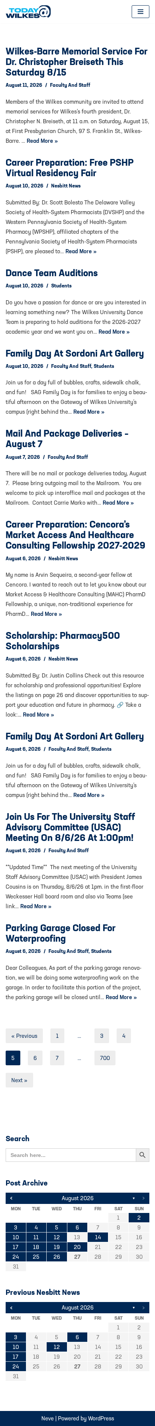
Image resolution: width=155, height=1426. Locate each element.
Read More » (42, 140)
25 (36, 1256)
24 (15, 1256)
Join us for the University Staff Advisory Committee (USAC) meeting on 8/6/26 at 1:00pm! (70, 827)
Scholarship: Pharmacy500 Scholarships (63, 640)
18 (36, 1247)
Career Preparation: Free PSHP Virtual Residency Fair (70, 167)
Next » (19, 1080)
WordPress (101, 1418)
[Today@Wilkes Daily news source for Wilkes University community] (30, 11)
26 (56, 1256)
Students (61, 285)
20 (77, 1247)
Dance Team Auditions (52, 273)
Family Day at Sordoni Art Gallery (75, 353)
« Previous (24, 1035)
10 (16, 1237)
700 (105, 1058)
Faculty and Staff (70, 85)
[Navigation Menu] (140, 11)
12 (57, 1237)
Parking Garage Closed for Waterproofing (60, 933)
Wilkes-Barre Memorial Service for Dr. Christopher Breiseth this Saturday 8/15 (76, 61)
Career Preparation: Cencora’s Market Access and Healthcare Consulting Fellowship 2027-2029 (75, 534)
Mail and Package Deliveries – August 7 (67, 438)
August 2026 (78, 1198)
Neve (47, 1418)
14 (98, 1237)
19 (57, 1247)
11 (36, 1237)
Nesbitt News (66, 185)
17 (15, 1247)
